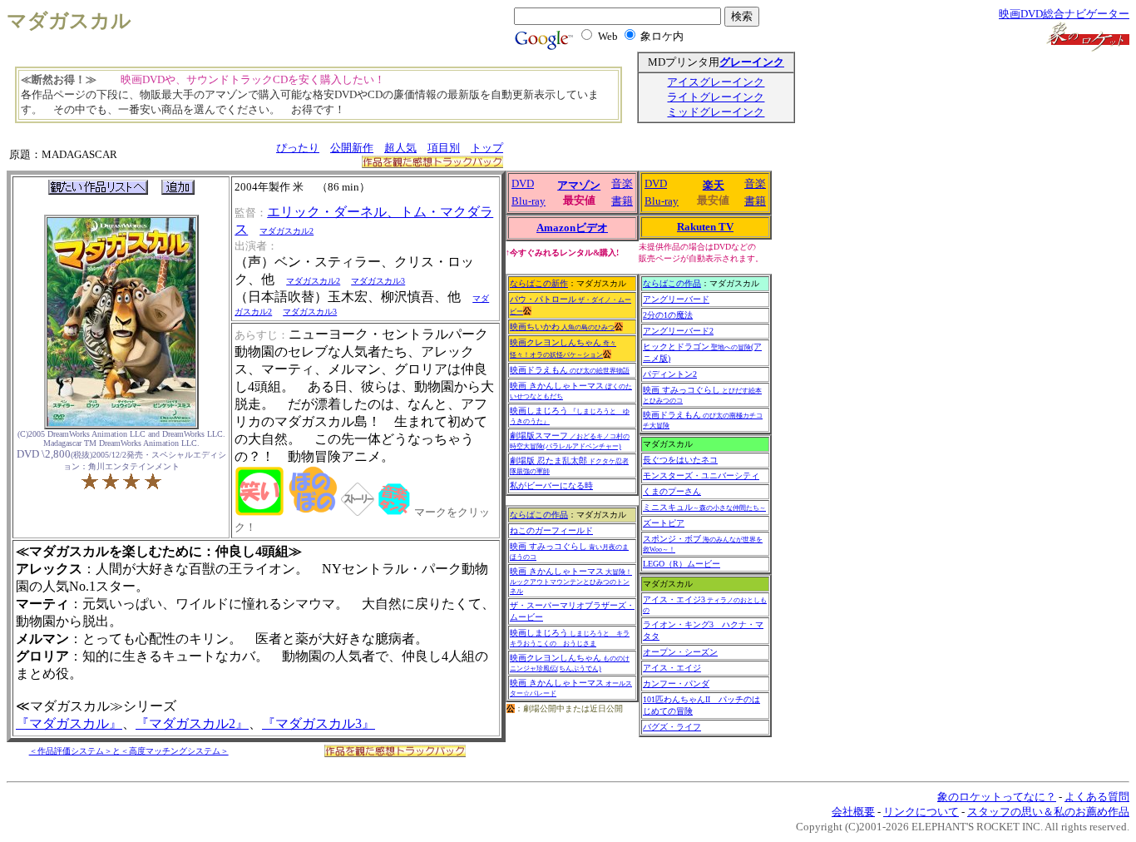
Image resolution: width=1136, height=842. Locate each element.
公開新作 (351, 147)
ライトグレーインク (715, 97)
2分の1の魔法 (668, 314)
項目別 (443, 147)
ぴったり (297, 147)
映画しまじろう (570, 637)
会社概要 (853, 811)
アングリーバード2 (678, 330)
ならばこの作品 (539, 514)
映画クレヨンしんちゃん (570, 662)
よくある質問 (1096, 796)
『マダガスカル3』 (318, 723)
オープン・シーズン (680, 651)
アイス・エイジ (672, 667)
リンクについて (921, 811)
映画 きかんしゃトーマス (571, 581)
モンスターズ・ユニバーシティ (701, 475)
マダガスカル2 (286, 230)
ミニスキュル (704, 507)
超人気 (400, 147)
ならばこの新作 (539, 283)
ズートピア (663, 522)
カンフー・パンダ (676, 683)
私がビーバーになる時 (551, 485)
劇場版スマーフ (570, 440)
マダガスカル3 (378, 280)
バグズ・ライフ (672, 726)
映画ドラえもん (570, 369)
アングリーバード (676, 299)
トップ (487, 147)
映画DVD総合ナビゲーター (1064, 13)
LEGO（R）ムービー (681, 563)
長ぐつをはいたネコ (680, 459)
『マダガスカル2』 (192, 723)
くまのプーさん (672, 491)
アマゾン (578, 185)
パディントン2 (670, 374)
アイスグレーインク (715, 82)
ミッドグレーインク (715, 112)
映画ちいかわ (562, 326)
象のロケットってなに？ (996, 796)
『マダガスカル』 (69, 723)
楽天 (713, 185)
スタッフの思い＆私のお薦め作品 (1048, 811)
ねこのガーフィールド (551, 530)
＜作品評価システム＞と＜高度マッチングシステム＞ (129, 750)
